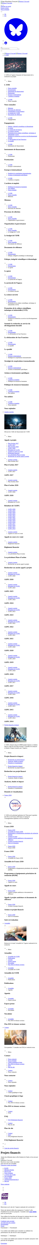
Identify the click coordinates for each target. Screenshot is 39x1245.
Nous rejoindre (5, 9)
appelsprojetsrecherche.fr (11, 1179)
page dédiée (33, 1211)
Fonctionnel (4, 1228)
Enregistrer (4, 1243)
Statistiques (4, 1235)
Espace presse (5, 8)
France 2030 (8, 1178)
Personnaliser (4, 1224)
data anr (6, 1181)
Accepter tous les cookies (8, 1222)
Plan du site (7, 1171)
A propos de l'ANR (10, 1174)
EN (5, 16)
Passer (2, 1226)
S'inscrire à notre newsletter (8, 1165)
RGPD (6, 1168)
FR (5, 14)
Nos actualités (8, 1176)
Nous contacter (5, 1184)
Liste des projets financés (11, 1148)
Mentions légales (9, 1170)
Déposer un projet (6, 6)
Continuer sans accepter (7, 1221)
